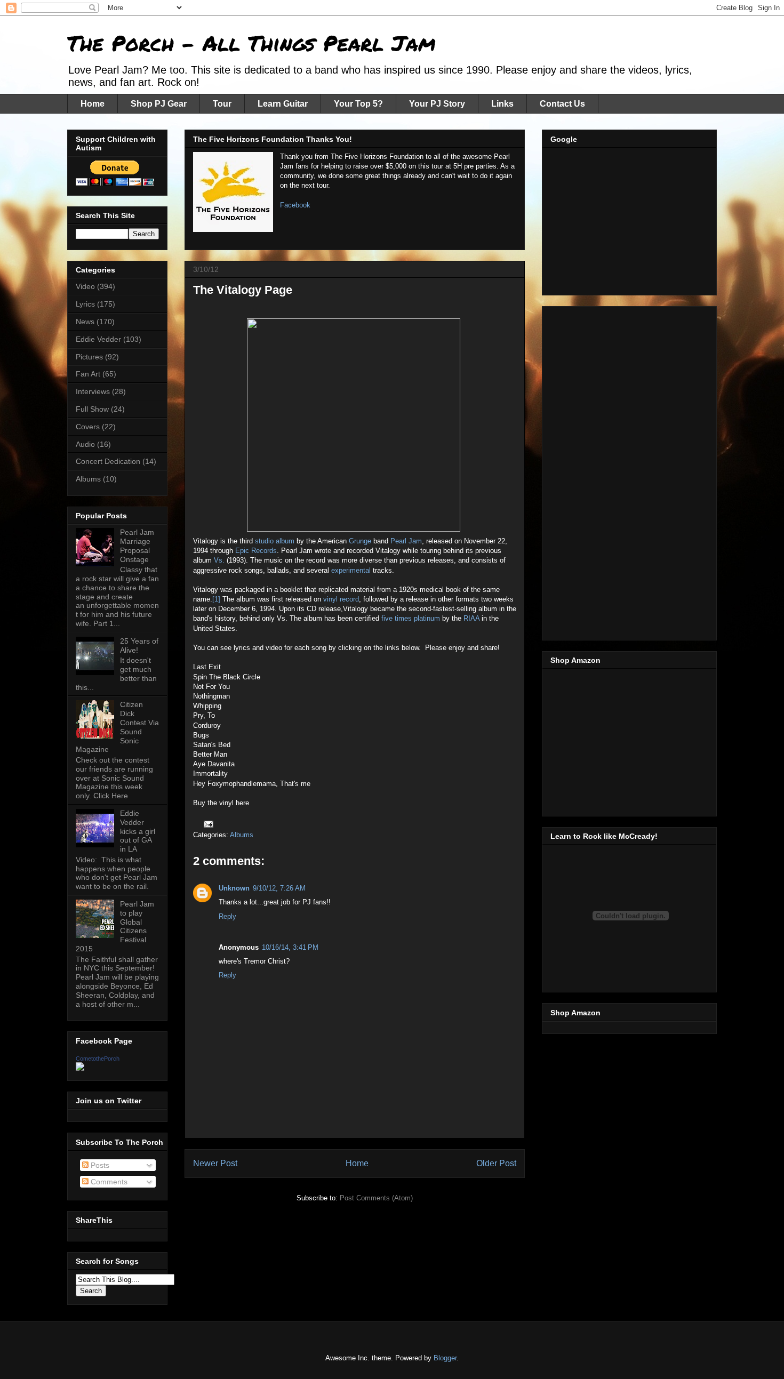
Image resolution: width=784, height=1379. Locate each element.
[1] (216, 599)
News (85, 321)
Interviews (93, 391)
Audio (85, 444)
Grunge (360, 541)
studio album (274, 541)
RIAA (471, 618)
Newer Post (215, 1163)
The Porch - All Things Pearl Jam (251, 43)
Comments (108, 1181)
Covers (88, 426)
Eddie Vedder (98, 339)
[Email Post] (207, 824)
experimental (351, 570)
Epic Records (256, 551)
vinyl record (341, 599)
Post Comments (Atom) (376, 1198)
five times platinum (410, 618)
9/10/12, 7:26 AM (279, 888)
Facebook (295, 205)
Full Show (92, 409)
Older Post (496, 1163)
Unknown (234, 888)
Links (502, 103)
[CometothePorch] (80, 1068)
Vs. (219, 560)
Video (85, 286)
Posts (99, 1165)
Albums (241, 835)
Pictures (89, 356)
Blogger (445, 1358)
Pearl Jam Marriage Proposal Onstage (137, 545)
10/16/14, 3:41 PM (290, 947)
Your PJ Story (437, 103)
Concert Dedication (108, 461)
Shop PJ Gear (159, 103)
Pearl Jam (406, 541)
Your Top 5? (358, 103)
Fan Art (88, 374)
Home (93, 103)
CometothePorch (97, 1058)
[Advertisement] (630, 218)
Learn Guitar (283, 103)
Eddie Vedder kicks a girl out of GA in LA (137, 831)
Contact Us (562, 103)
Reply (227, 916)
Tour (222, 103)
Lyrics (85, 304)
